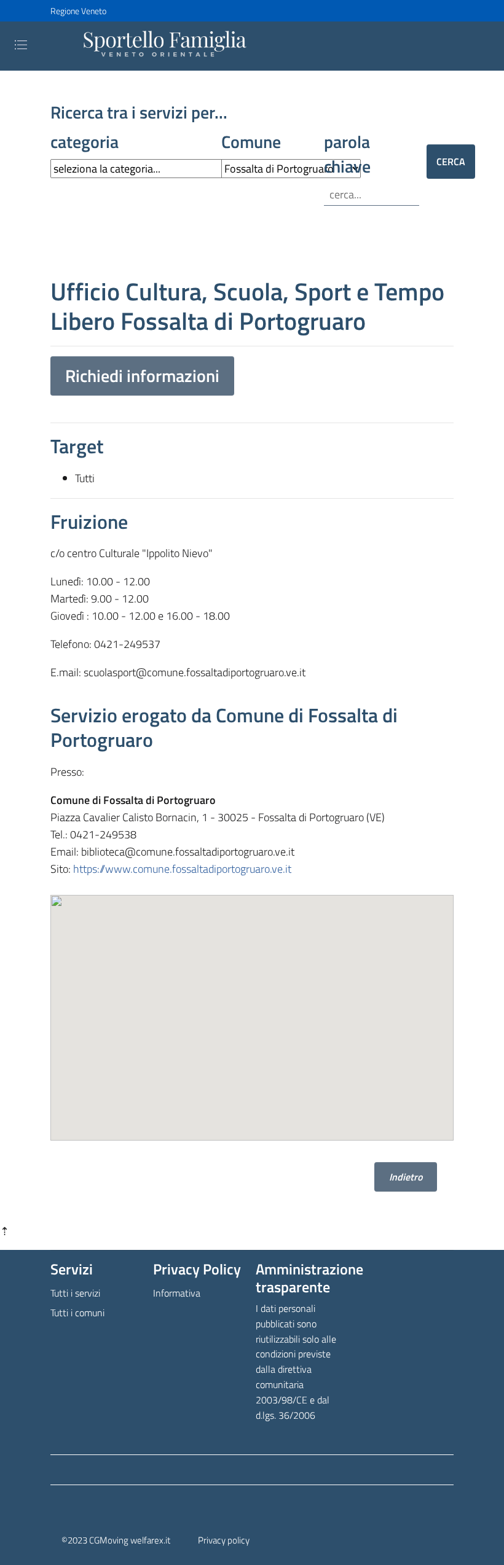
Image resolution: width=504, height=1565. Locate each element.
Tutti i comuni (77, 1312)
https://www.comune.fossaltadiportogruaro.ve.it (182, 869)
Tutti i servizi (75, 1293)
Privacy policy (224, 1540)
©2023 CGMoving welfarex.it (115, 1540)
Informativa (176, 1293)
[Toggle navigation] (21, 44)
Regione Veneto (78, 10)
